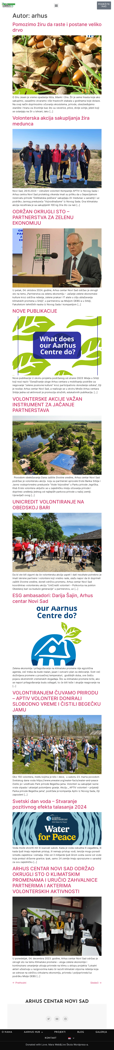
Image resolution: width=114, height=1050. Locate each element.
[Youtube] (57, 1019)
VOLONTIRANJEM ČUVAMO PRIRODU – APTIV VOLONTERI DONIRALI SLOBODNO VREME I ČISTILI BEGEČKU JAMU (56, 701)
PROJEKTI (60, 1032)
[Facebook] (65, 1019)
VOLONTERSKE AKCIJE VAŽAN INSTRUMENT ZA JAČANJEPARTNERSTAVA (47, 404)
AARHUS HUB (32, 1032)
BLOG (80, 1032)
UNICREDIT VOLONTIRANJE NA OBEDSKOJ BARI (48, 504)
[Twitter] (49, 1019)
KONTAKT (51, 1038)
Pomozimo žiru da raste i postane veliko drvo (57, 27)
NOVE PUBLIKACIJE (34, 311)
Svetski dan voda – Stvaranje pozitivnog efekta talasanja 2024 (49, 804)
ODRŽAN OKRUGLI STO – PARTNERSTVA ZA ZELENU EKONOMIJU (43, 217)
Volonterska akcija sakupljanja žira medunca (51, 120)
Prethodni (19, 982)
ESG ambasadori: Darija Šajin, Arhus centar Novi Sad (52, 598)
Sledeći (96, 982)
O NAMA (7, 1032)
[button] (56, 5)
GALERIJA (101, 1032)
